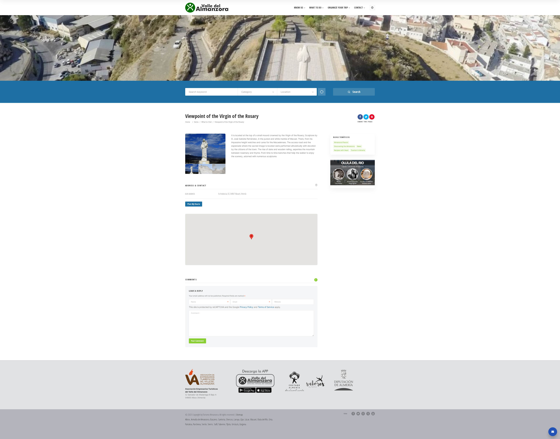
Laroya (236, 419)
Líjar (242, 419)
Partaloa (188, 424)
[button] (372, 7)
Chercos (229, 419)
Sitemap (239, 414)
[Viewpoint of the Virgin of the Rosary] (192, 169)
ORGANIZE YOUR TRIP (338, 7)
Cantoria (221, 419)
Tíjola (228, 424)
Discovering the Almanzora (344, 146)
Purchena (197, 424)
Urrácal (235, 424)
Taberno (221, 424)
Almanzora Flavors (341, 142)
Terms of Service (266, 307)
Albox (187, 419)
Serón (204, 424)
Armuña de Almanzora (200, 419)
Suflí (215, 424)
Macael (253, 419)
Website (277, 302)
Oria (270, 419)
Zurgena (242, 424)
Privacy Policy (246, 307)
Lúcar (247, 419)
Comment (195, 313)
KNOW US (298, 7)
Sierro (210, 424)
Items (196, 122)
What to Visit (206, 122)
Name (193, 302)
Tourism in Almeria (358, 150)
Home (187, 122)
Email (235, 302)
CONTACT (358, 7)
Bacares (213, 419)
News (359, 146)
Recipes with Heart (341, 150)
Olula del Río (262, 419)
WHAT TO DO (315, 7)
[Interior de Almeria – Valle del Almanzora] (206, 8)
